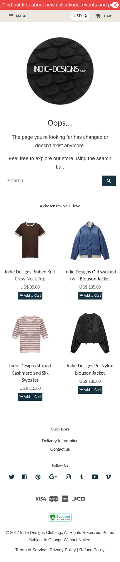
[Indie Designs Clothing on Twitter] (12, 477)
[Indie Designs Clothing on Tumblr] (81, 477)
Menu (21, 16)
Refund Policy (92, 549)
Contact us (60, 449)
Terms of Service (30, 549)
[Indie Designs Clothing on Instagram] (68, 477)
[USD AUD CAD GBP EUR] (80, 16)
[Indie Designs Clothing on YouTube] (95, 477)
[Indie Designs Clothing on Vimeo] (108, 477)
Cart (107, 16)
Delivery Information (60, 440)
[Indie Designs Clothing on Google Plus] (53, 477)
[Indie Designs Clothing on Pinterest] (38, 477)
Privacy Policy (63, 549)
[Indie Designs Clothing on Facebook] (25, 477)
